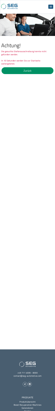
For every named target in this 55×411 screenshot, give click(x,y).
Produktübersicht (27, 401)
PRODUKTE (27, 397)
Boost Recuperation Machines (27, 404)
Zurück (27, 71)
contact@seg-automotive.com (28, 375)
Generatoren (27, 407)
